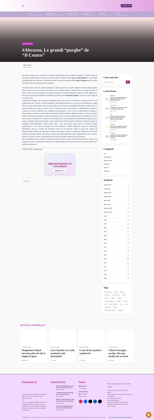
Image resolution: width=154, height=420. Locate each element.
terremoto (107, 295)
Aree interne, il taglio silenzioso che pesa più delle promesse (118, 126)
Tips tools (106, 171)
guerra (113, 298)
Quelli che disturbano (113, 400)
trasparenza (108, 307)
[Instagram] (81, 401)
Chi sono (103, 417)
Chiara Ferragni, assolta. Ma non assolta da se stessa (118, 353)
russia (123, 295)
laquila (115, 292)
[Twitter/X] (90, 401)
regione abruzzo (113, 304)
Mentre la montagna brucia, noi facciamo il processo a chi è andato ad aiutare (118, 99)
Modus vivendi (108, 160)
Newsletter (126, 5)
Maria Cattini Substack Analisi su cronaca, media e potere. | (70, 417)
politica (119, 301)
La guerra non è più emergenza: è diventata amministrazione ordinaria (119, 136)
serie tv (125, 301)
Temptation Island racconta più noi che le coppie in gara (118, 108)
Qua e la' (106, 167)
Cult (105, 153)
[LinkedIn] (95, 401)
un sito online (75, 103)
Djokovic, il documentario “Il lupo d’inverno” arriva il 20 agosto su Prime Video (117, 118)
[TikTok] (100, 401)
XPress (115, 307)
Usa (126, 304)
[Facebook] (85, 401)
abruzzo (122, 292)
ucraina (106, 298)
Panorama (106, 164)
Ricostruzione (115, 295)
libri (105, 304)
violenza (120, 310)
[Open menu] (23, 5)
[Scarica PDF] (148, 414)
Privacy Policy (88, 417)
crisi (121, 304)
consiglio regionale (109, 301)
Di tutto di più (27, 43)
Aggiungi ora (60, 170)
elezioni (119, 298)
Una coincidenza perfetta (114, 398)
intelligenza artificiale (110, 310)
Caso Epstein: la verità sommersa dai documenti (62, 353)
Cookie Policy (96, 417)
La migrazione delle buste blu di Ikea (117, 402)
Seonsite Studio (128, 417)
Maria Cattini (27, 65)
